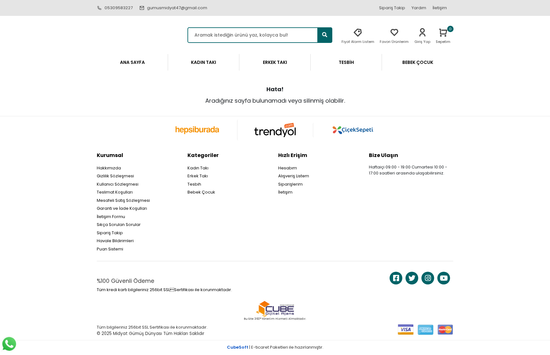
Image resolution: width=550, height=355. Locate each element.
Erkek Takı (197, 176)
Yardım (419, 8)
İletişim (440, 8)
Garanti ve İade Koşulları (122, 208)
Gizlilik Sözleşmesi (115, 176)
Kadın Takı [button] (203, 62)
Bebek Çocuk (201, 192)
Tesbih (194, 184)
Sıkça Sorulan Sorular (119, 225)
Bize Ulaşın (383, 155)
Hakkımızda (109, 168)
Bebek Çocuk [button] (417, 62)
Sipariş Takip (392, 8)
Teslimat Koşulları (115, 192)
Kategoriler (203, 155)
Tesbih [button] (346, 62)
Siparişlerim (290, 184)
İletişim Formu (111, 217)
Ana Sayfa (132, 62)
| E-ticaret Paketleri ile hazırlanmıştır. (275, 347)
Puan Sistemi (110, 249)
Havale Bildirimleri (115, 241)
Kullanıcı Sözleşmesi (117, 184)
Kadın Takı (197, 168)
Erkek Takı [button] (275, 62)
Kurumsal (110, 155)
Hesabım (287, 168)
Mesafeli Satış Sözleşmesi (123, 200)
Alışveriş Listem (293, 176)
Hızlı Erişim (292, 155)
